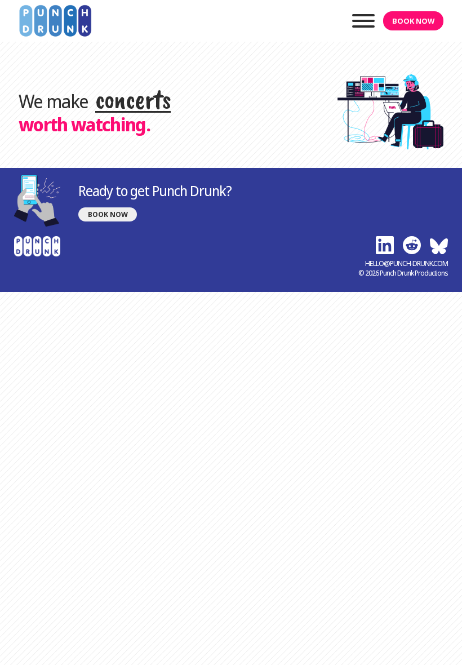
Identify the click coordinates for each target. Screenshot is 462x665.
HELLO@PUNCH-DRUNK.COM (406, 263)
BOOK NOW (413, 21)
